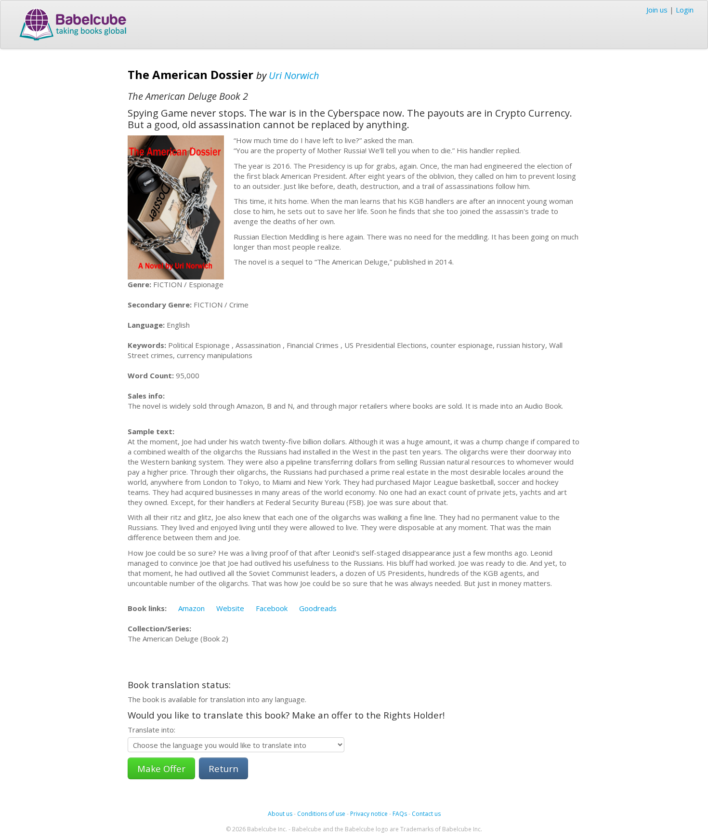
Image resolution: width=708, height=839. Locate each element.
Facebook (272, 608)
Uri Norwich (294, 75)
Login (685, 9)
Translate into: (151, 729)
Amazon (191, 608)
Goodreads (318, 608)
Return (223, 768)
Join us (657, 9)
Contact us (426, 814)
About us (280, 814)
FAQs (400, 814)
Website (230, 608)
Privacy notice (369, 814)
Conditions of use (321, 814)
